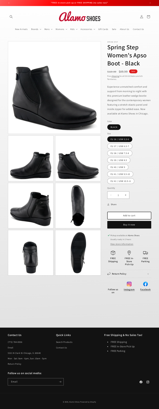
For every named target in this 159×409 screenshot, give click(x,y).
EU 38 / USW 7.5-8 (120, 153)
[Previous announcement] (8, 3)
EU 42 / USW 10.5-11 (121, 181)
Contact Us (61, 347)
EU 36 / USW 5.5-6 (120, 139)
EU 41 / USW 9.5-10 (120, 174)
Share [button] (114, 204)
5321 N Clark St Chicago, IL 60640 (24, 353)
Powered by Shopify (88, 402)
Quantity (111, 188)
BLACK (114, 127)
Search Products (64, 342)
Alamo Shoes (74, 402)
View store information (121, 244)
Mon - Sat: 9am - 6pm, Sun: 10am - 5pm (27, 358)
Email (10, 347)
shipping (115, 76)
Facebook (145, 289)
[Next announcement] (150, 3)
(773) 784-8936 (15, 342)
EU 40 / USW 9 (118, 167)
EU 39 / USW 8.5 (119, 160)
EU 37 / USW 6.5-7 (120, 146)
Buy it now (129, 224)
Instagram (129, 289)
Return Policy (14, 363)
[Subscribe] (60, 381)
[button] (11, 16)
